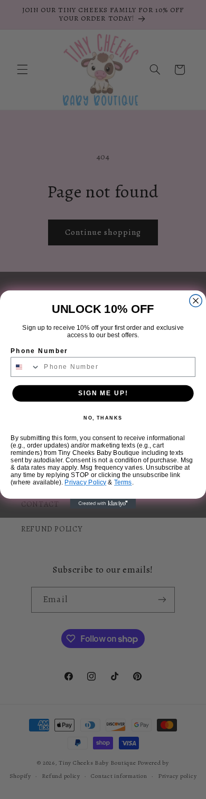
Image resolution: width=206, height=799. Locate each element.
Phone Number (39, 350)
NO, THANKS (103, 418)
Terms (123, 482)
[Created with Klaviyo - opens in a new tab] (103, 504)
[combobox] (25, 366)
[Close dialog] (196, 300)
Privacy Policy (85, 482)
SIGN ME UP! (103, 392)
